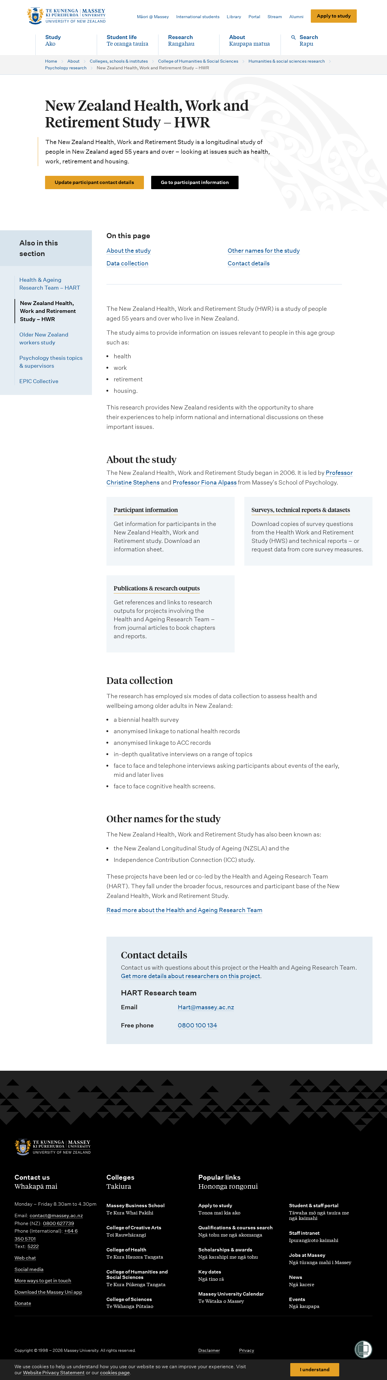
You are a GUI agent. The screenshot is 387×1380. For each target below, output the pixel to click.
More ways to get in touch (43, 1280)
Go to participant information (195, 182)
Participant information (146, 509)
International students (198, 16)
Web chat (25, 1258)
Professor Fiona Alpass (205, 482)
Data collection (127, 263)
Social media (29, 1269)
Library (234, 16)
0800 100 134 (197, 1025)
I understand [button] (315, 1369)
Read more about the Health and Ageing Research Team (184, 910)
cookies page (115, 1372)
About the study (128, 250)
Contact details (249, 263)
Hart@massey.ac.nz (206, 1007)
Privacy (246, 1350)
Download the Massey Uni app (48, 1292)
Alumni (296, 16)
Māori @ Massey (153, 16)
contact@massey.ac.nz (56, 1215)
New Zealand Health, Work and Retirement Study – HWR (48, 311)
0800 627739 (58, 1223)
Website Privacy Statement (54, 1372)
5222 (33, 1246)
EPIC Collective (38, 381)
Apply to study (334, 16)
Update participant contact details (94, 182)
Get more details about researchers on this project (190, 976)
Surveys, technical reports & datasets (301, 509)
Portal (254, 16)
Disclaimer (209, 1350)
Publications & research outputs (157, 588)
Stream (275, 16)
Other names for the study (264, 250)
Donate (23, 1303)
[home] (66, 16)
